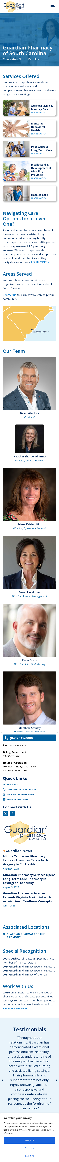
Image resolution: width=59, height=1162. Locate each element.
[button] (2, 1080)
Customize (30, 1148)
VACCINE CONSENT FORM (20, 794)
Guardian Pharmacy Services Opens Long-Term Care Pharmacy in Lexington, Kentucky (29, 879)
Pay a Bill (12, 784)
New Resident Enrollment (22, 789)
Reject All (29, 1155)
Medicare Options (17, 799)
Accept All (29, 1140)
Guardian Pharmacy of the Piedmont (26, 935)
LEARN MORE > (39, 112)
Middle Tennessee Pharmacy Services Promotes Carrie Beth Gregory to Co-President (25, 860)
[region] (29, 1137)
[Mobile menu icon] (52, 6)
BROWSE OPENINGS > (16, 1008)
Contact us (9, 295)
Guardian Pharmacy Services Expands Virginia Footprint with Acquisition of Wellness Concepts (27, 897)
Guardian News (19, 851)
